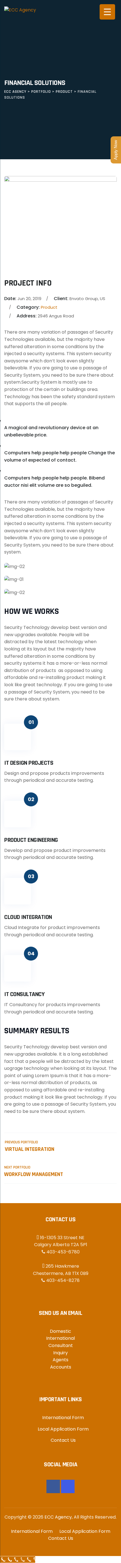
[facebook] (53, 1486)
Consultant (60, 1345)
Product (49, 307)
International (60, 1338)
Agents (60, 1360)
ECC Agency (58, 1517)
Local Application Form (63, 1429)
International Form (63, 1417)
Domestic (60, 1331)
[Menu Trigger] (107, 12)
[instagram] (68, 1486)
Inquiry (60, 1353)
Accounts (60, 1367)
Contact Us (63, 1440)
